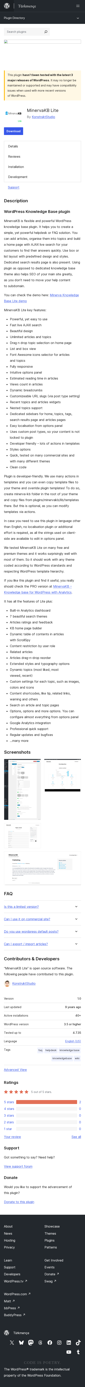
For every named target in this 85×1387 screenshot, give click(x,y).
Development (17, 177)
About (8, 1226)
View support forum (18, 1166)
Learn (8, 1260)
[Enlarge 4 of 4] (76, 857)
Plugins (49, 1240)
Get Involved (53, 1260)
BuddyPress (15, 1315)
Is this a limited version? (21, 907)
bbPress (12, 1308)
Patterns (50, 1247)
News (8, 1233)
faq (40, 1050)
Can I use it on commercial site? (27, 919)
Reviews (14, 156)
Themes (50, 1233)
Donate (51, 1274)
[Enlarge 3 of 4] (36, 828)
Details (13, 146)
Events (49, 1267)
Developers (12, 1274)
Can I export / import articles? (26, 944)
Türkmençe (21, 1333)
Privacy (9, 1247)
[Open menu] (78, 6)
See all (76, 1137)
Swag (50, 1281)
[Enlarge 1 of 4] (36, 764)
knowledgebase (62, 1058)
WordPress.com (17, 1294)
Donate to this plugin (19, 1202)
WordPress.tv (15, 1281)
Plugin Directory (14, 18)
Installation (16, 167)
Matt (9, 1301)
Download (14, 131)
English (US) (73, 1041)
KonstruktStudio (43, 117)
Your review (12, 1137)
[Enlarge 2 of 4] (76, 764)
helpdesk (51, 1050)
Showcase (52, 1226)
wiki (77, 1058)
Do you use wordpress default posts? (31, 931)
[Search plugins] (46, 32)
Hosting (9, 1240)
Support (13, 187)
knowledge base (69, 1050)
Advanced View (15, 1070)
